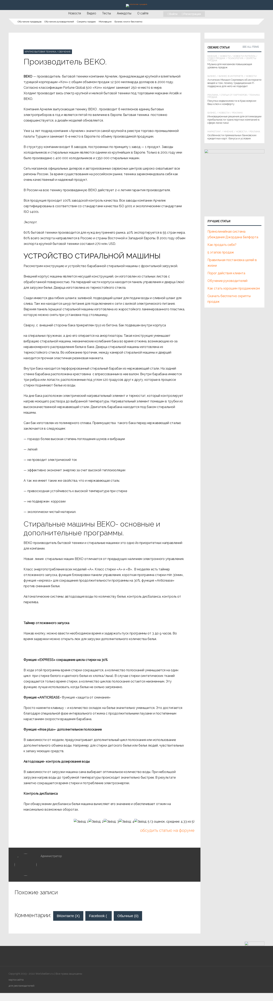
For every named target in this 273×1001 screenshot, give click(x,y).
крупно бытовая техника (40, 51)
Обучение (65, 51)
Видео (91, 13)
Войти (173, 14)
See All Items (250, 46)
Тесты (106, 13)
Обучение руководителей (59, 21)
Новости (74, 13)
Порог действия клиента (226, 273)
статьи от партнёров (234, 95)
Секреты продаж (86, 21)
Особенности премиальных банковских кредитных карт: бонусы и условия (231, 137)
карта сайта (16, 979)
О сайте (142, 13)
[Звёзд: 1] (81, 821)
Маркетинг (214, 131)
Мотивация (105, 21)
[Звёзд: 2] (96, 821)
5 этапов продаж (220, 252)
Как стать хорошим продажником (233, 288)
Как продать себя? (221, 245)
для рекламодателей (21, 985)
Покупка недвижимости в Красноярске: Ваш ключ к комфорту (232, 102)
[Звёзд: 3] (111, 821)
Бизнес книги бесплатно (128, 21)
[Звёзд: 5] (141, 821)
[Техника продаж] (136, 4)
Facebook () (100, 916)
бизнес (211, 76)
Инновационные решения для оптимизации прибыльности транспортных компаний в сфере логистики (234, 119)
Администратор (51, 856)
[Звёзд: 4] (126, 821)
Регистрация (192, 14)
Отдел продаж (216, 58)
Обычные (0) (127, 916)
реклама (212, 95)
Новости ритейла (244, 56)
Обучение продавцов (29, 21)
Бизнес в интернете (231, 76)
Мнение (212, 56)
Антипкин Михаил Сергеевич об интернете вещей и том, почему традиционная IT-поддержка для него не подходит (234, 83)
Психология (235, 58)
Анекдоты (124, 13)
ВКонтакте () (68, 916)
